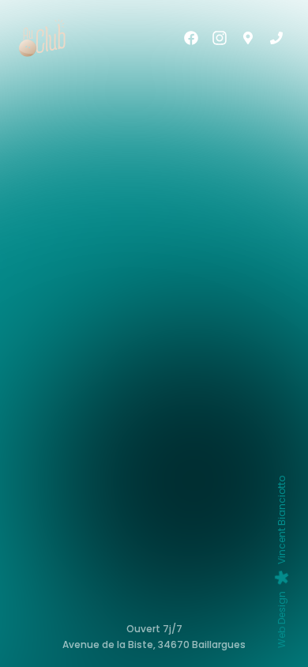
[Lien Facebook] (191, 38)
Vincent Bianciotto (281, 562)
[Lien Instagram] (219, 38)
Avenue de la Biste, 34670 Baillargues (154, 645)
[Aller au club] (248, 38)
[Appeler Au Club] (276, 38)
